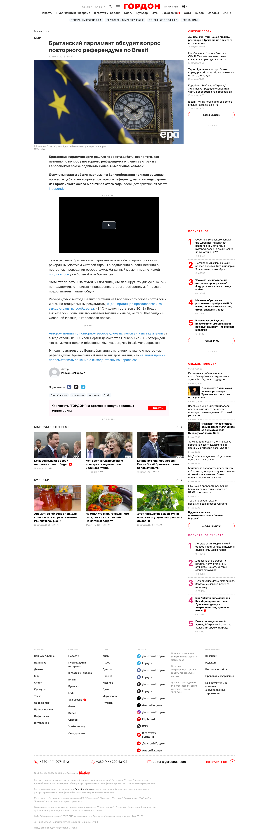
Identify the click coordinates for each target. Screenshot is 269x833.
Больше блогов (211, 114)
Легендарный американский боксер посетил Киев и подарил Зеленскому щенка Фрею (215, 266)
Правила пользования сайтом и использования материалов (184, 656)
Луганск (108, 702)
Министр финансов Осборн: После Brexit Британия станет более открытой (158, 464)
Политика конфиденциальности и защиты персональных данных (183, 671)
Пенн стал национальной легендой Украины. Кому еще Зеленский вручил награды (213, 624)
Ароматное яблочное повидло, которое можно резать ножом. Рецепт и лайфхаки (56, 517)
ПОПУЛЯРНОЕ (198, 231)
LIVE (155, 12)
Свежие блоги (200, 31)
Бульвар (142, 12)
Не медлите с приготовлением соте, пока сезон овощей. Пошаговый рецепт (107, 517)
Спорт (38, 682)
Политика (40, 662)
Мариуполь (110, 696)
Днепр (106, 689)
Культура (39, 689)
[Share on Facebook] (69, 387)
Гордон (38, 31)
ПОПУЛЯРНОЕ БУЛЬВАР (205, 535)
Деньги (155, 472)
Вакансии (211, 655)
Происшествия (43, 709)
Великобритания (59, 395)
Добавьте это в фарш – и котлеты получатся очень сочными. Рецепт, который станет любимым (211, 565)
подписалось (59, 274)
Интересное (41, 722)
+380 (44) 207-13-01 (55, 762)
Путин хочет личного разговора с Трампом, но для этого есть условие (210, 40)
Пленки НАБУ (190, 20)
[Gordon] (142, 6)
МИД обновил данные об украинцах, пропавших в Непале (211, 458)
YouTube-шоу (76, 726)
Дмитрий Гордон (153, 656)
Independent (58, 189)
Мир (47, 31)
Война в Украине (44, 655)
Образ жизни (42, 702)
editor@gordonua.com (169, 762)
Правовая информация (219, 676)
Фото (187, 12)
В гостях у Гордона (107, 12)
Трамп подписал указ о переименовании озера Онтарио (208, 502)
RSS (145, 726)
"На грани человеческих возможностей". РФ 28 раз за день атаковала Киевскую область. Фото (211, 428)
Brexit (107, 395)
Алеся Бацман (152, 705)
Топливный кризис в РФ (86, 20)
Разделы (73, 649)
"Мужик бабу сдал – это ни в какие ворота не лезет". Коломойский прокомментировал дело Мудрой (209, 444)
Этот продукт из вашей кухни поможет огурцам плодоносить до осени (159, 517)
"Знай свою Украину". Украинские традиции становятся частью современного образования (210, 88)
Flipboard (148, 719)
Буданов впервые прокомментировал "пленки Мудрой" (206, 515)
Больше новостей (211, 526)
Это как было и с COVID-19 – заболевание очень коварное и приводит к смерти (207, 56)
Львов (106, 662)
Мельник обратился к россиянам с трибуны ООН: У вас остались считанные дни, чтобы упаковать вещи (213, 305)
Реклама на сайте (216, 669)
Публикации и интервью (73, 12)
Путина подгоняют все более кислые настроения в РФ (210, 103)
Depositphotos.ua (84, 789)
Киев (106, 655)
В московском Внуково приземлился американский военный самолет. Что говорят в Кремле (214, 325)
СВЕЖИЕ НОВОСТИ (202, 363)
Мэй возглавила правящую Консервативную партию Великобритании (104, 464)
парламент (94, 395)
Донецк (107, 676)
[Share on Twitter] (76, 387)
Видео (199, 12)
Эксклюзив (169, 12)
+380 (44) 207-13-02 (111, 762)
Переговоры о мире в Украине (125, 20)
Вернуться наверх (217, 761)
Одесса (107, 669)
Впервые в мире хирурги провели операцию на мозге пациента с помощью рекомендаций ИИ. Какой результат (210, 410)
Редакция (211, 662)
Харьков (108, 682)
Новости (46, 12)
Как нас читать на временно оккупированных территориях (216, 688)
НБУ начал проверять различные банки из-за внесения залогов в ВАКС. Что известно (208, 489)
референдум (78, 395)
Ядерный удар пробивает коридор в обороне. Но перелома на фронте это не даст (211, 72)
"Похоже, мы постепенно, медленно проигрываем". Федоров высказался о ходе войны (213, 284)
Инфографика (42, 716)
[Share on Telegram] (83, 387)
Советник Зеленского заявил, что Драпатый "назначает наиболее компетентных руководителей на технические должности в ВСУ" (214, 246)
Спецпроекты (76, 733)
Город (106, 649)
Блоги (128, 12)
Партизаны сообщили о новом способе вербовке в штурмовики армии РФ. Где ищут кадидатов (208, 376)
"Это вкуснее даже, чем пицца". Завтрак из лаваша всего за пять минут (215, 584)
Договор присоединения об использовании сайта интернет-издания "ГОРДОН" (184, 687)
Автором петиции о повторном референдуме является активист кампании (106, 333)
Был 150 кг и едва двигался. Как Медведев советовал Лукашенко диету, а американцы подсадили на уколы (212, 604)
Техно (37, 696)
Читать (157, 408)
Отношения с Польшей (163, 20)
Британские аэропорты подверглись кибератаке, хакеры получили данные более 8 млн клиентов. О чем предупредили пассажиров (211, 472)
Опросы (213, 12)
